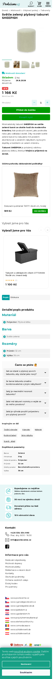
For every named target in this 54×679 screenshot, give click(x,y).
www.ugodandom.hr (20, 614)
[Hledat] (31, 3)
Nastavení (26, 664)
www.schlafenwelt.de (20, 629)
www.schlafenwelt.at (20, 633)
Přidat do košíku (26, 110)
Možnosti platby (12, 567)
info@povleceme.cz (20, 540)
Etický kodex (11, 583)
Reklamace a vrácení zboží (17, 570)
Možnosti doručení (15, 73)
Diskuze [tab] (14, 297)
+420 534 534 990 (19, 533)
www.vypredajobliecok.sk (22, 606)
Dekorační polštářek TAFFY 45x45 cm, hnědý (25, 206)
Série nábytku (27, 435)
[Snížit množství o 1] (34, 103)
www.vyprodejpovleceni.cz (23, 602)
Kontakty (9, 573)
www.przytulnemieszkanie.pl (24, 618)
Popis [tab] (6, 297)
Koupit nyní (26, 117)
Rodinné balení (10, 435)
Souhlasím (26, 672)
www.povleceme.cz (19, 598)
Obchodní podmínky (15, 577)
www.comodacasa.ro (20, 625)
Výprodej (26, 430)
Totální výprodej (10, 430)
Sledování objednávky (15, 560)
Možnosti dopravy (13, 563)
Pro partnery (11, 587)
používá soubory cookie (27, 651)
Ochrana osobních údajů (16, 580)
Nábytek (38, 430)
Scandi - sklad (9, 441)
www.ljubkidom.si (18, 610)
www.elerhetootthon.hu (21, 621)
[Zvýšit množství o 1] (47, 103)
